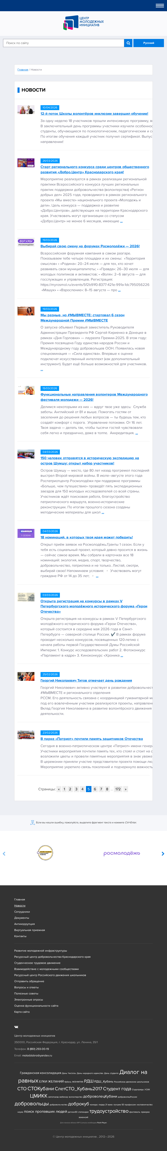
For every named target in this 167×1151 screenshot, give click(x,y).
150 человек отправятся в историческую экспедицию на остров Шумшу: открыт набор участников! (90, 460)
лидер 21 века (106, 1104)
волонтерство (75, 1097)
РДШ (88, 1081)
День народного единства (90, 1073)
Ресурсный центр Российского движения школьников (50, 975)
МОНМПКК (77, 1081)
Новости (19, 905)
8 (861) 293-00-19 (38, 1049)
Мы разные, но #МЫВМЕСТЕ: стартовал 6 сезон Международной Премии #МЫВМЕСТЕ (82, 318)
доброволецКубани (100, 1096)
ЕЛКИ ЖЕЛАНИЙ (51, 1082)
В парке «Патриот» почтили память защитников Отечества (92, 738)
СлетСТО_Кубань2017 (78, 1089)
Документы (21, 918)
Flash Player (102, 1123)
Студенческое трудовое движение (37, 963)
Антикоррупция (24, 924)
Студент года (117, 1089)
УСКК (147, 1089)
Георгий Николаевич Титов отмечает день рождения (86, 680)
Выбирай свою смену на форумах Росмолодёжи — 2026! (90, 246)
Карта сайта (22, 1012)
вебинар (63, 1097)
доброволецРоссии (127, 1097)
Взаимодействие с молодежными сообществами (46, 969)
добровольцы (32, 1103)
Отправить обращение (29, 981)
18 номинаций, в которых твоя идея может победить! (87, 537)
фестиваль (134, 1112)
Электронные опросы (28, 999)
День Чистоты (69, 1073)
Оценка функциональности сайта (36, 1005)
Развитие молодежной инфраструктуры (40, 950)
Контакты (20, 936)
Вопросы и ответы (26, 987)
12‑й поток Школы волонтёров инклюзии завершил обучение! (94, 113)
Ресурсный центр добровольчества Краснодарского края (52, 957)
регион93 (72, 1112)
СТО (22, 1089)
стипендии (83, 1112)
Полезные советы (26, 993)
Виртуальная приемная (29, 930)
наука (20, 1112)
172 (118, 789)
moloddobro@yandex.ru (37, 1055)
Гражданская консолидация (40, 1073)
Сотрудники (22, 911)
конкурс (94, 1104)
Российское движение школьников (131, 1081)
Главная (19, 899)
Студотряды (138, 1089)
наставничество (145, 1104)
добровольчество (58, 1104)
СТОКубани (40, 1089)
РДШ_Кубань (103, 1082)
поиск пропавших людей (45, 1111)
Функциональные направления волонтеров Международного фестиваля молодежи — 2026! (94, 397)
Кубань (68, 1081)
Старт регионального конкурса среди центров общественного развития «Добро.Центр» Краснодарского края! (95, 169)
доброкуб (78, 1104)
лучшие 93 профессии (124, 1104)
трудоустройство (109, 1111)
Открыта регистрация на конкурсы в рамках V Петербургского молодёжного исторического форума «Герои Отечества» (94, 606)
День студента (111, 1073)
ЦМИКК (38, 1096)
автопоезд (53, 1097)
